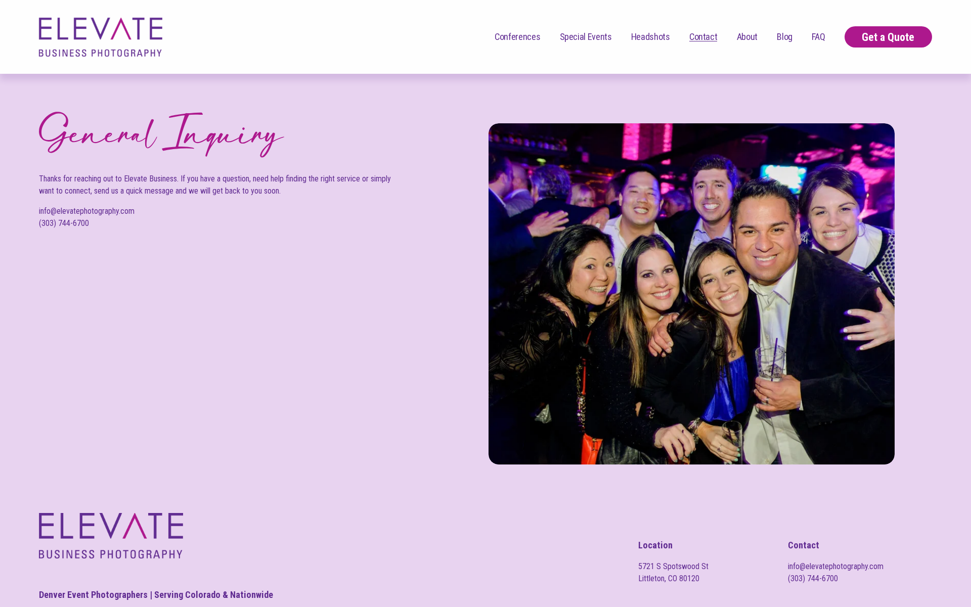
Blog (784, 36)
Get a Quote (888, 37)
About (747, 36)
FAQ (818, 36)
